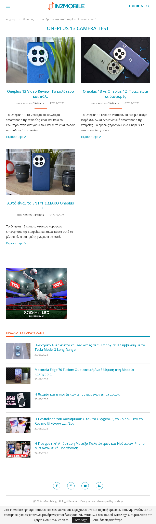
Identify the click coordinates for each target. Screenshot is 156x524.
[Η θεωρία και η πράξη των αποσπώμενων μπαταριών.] (18, 400)
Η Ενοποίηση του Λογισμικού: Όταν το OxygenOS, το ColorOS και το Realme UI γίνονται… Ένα (89, 421)
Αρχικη (10, 19)
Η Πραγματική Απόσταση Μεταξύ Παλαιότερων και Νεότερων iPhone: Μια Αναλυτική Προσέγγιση (90, 445)
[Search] (148, 6)
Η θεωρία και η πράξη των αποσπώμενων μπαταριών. (77, 394)
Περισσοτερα (14, 137)
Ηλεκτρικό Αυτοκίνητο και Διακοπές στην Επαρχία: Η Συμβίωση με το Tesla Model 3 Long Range (90, 347)
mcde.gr (118, 501)
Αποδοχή (81, 520)
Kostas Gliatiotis (33, 103)
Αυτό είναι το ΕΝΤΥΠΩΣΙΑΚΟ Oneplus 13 (40, 205)
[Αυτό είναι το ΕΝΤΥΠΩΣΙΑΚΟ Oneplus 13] (40, 172)
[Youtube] (137, 6)
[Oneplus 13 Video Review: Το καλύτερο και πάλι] (40, 60)
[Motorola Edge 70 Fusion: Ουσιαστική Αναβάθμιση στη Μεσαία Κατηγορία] (18, 375)
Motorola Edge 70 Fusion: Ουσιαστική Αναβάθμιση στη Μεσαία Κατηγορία (84, 371)
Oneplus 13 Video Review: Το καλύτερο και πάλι (40, 94)
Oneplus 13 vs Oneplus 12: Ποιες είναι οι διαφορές (115, 94)
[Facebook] (129, 6)
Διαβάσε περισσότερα (107, 520)
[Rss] (142, 6)
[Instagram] (133, 6)
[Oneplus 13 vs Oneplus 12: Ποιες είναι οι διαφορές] (115, 60)
